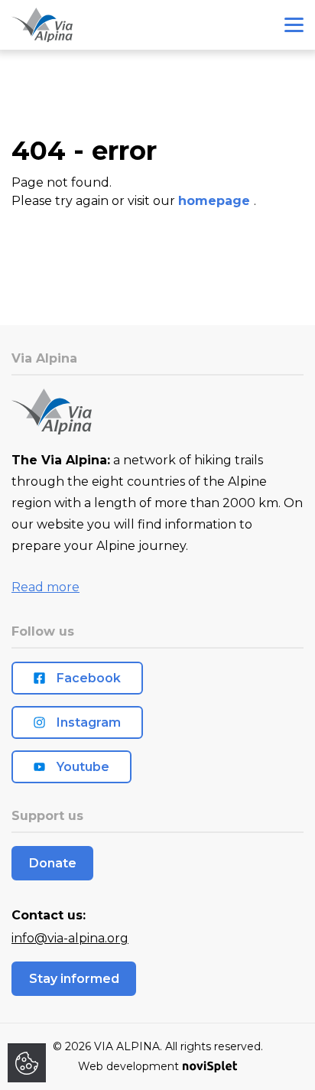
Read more (45, 587)
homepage (216, 201)
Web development (128, 1066)
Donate (52, 863)
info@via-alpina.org (69, 938)
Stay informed (74, 978)
